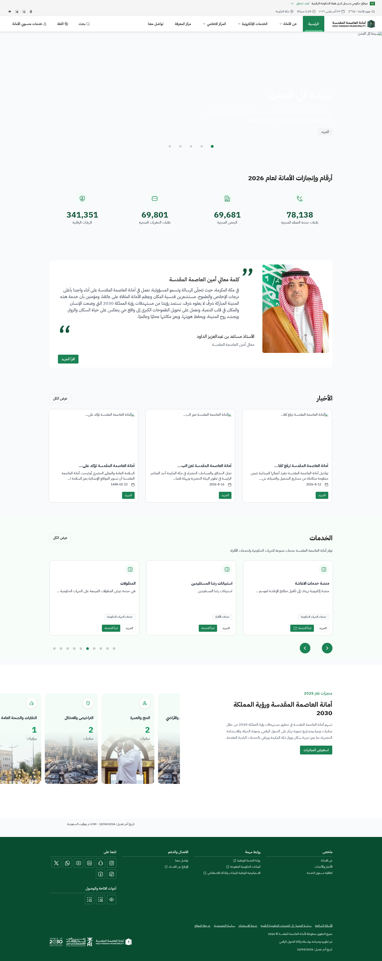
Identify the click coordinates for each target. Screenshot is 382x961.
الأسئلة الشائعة (323, 925)
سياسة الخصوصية (224, 926)
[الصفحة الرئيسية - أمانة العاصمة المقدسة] (353, 24)
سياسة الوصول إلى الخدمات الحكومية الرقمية (286, 925)
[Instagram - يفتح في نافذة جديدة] (111, 863)
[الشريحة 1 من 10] (54, 648)
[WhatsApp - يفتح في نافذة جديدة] (67, 863)
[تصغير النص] (89, 899)
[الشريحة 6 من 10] (87, 648)
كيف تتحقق (302, 3)
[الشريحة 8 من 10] (101, 648)
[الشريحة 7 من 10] (94, 648)
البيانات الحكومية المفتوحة (245, 867)
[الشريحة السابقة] (305, 648)
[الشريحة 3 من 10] (68, 648)
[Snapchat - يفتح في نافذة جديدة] (100, 863)
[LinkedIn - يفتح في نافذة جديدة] (89, 863)
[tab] (212, 146)
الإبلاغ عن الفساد (178, 867)
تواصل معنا (181, 860)
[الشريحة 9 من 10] (107, 648)
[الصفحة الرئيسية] (114, 941)
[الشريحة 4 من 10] (74, 648)
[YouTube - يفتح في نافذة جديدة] (78, 863)
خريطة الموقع (202, 926)
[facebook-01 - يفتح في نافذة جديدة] (100, 874)
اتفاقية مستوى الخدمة (319, 873)
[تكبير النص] (100, 899)
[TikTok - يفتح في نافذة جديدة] (111, 874)
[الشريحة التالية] (327, 648)
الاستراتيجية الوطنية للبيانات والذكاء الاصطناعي (233, 873)
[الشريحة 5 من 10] (81, 648)
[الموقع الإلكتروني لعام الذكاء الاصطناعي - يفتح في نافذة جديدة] (79, 941)
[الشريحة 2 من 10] (61, 648)
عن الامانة (326, 860)
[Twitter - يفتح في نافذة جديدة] (56, 863)
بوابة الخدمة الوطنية (248, 860)
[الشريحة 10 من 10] (114, 648)
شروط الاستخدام (248, 926)
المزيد (325, 131)
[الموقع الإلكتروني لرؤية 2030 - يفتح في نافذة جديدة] (56, 941)
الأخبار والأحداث (323, 867)
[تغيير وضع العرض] (111, 899)
